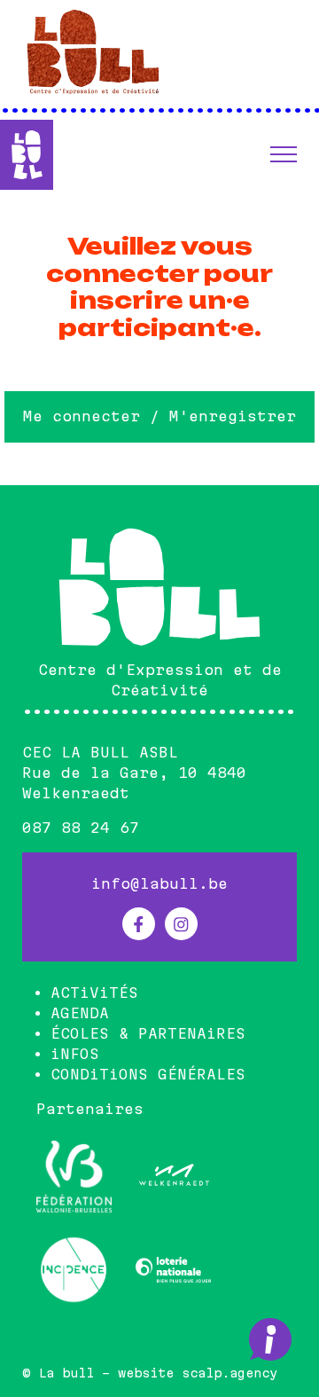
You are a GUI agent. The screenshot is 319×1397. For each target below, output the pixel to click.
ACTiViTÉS (94, 993)
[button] (283, 154)
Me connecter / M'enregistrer (159, 416)
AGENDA (80, 1013)
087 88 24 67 (80, 828)
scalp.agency (229, 1373)
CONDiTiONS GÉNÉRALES (148, 1074)
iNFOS (75, 1054)
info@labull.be (159, 883)
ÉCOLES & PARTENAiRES (148, 1033)
